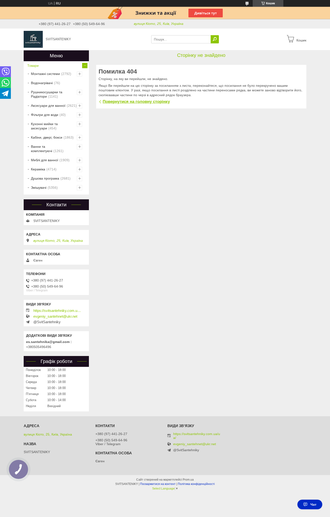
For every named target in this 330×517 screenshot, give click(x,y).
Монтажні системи (45, 74)
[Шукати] (215, 39)
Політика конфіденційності (196, 484)
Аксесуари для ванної (48, 105)
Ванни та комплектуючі (41, 149)
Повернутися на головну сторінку (136, 101)
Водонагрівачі (42, 83)
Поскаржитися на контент (158, 484)
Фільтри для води (44, 115)
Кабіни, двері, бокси (46, 137)
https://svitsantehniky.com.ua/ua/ (57, 311)
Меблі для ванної (44, 160)
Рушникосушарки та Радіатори (46, 94)
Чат (313, 504)
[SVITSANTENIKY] (33, 39)
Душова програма (45, 178)
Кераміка (38, 169)
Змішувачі (38, 187)
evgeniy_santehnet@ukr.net (55, 316)
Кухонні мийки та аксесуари (44, 126)
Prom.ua (188, 479)
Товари (33, 65)
